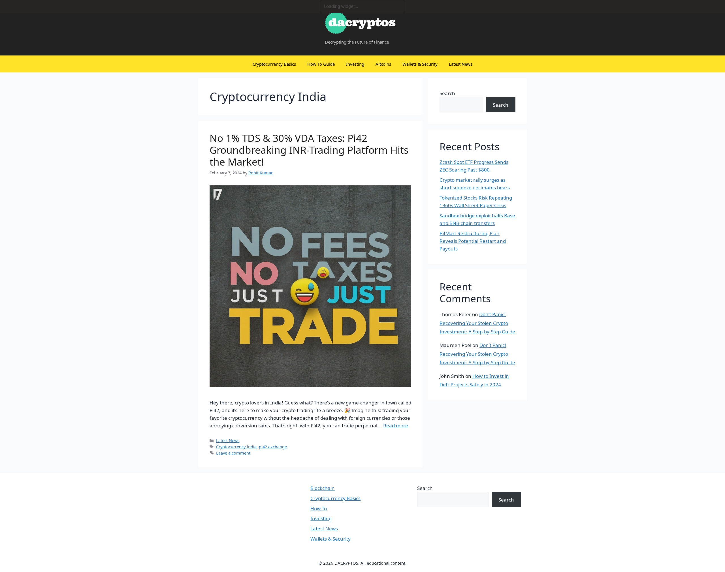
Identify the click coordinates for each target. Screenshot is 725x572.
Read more (395, 425)
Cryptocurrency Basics (274, 64)
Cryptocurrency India (236, 446)
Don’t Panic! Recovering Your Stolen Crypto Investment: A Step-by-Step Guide (477, 323)
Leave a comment (233, 453)
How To (318, 508)
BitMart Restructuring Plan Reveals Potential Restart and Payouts (473, 241)
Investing (355, 64)
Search (447, 93)
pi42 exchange (273, 446)
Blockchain (322, 488)
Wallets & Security (420, 64)
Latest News (460, 64)
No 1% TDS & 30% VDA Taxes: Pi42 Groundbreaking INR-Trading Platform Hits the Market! (309, 149)
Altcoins (383, 64)
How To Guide (321, 64)
